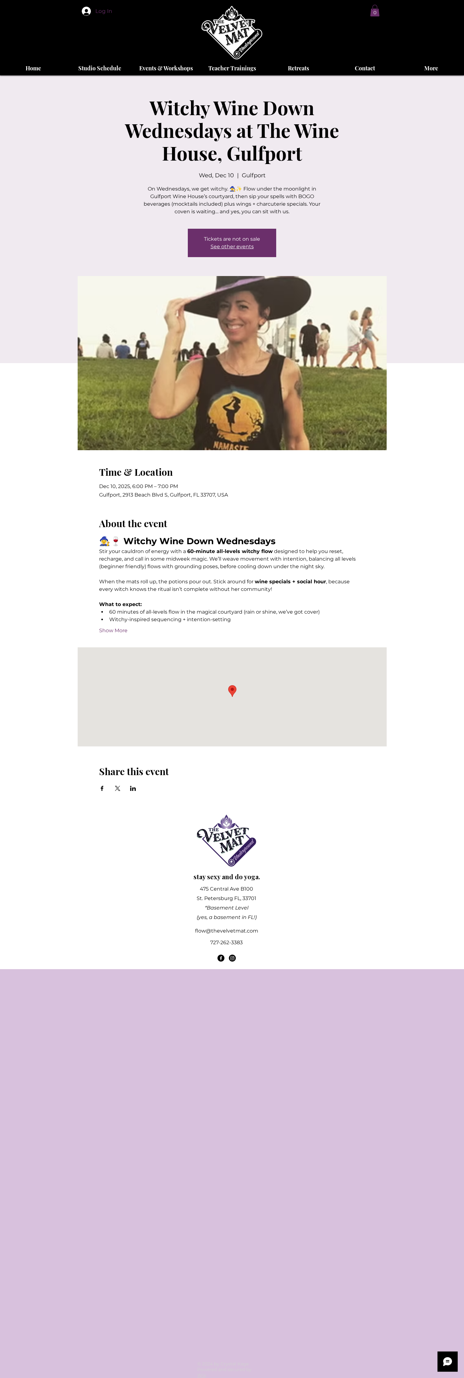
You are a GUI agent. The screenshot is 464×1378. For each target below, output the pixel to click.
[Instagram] (232, 958)
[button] (375, 10)
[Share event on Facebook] (102, 788)
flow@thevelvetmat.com (226, 931)
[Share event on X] (118, 788)
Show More (113, 630)
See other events (232, 247)
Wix (201, 1375)
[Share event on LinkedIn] (133, 788)
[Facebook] (220, 958)
